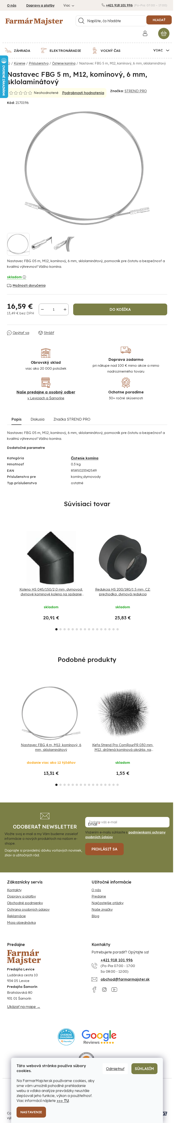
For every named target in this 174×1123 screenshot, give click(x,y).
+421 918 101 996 (119, 5)
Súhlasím (144, 1068)
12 (105, 629)
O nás (11, 5)
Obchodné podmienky (25, 903)
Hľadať (159, 20)
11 (101, 629)
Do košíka (120, 309)
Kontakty (14, 890)
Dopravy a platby (40, 5)
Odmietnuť (115, 1068)
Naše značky (102, 909)
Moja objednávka (21, 922)
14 (113, 629)
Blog (95, 916)
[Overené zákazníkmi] (66, 1036)
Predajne (99, 896)
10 (97, 629)
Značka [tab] (71, 419)
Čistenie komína (84, 458)
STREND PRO (136, 91)
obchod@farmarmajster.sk (125, 979)
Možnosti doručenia (29, 285)
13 (109, 629)
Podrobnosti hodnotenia (83, 93)
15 (117, 629)
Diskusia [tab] (37, 419)
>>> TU (63, 1100)
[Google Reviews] (99, 1036)
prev (10, 579)
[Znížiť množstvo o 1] (42, 309)
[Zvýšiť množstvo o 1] (65, 309)
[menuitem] (20, 50)
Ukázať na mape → (23, 1006)
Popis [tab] (17, 419)
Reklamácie (16, 916)
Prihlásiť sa (104, 849)
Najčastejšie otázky (107, 903)
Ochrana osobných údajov (28, 909)
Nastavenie (31, 1112)
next (163, 579)
